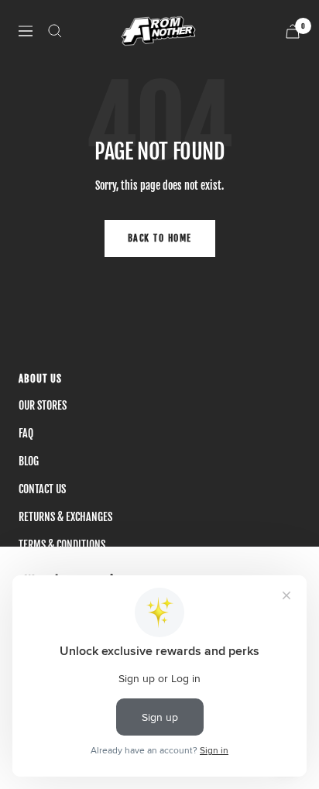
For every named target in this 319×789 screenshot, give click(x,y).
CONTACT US (42, 489)
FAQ (26, 433)
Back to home (160, 238)
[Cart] (292, 31)
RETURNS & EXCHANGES (65, 516)
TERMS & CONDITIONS (62, 544)
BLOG (29, 461)
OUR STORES (43, 405)
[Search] (55, 31)
